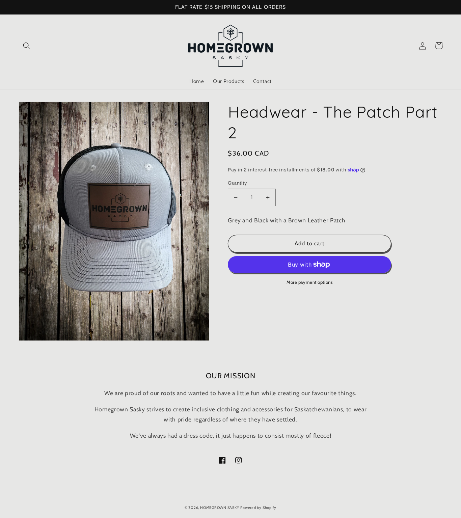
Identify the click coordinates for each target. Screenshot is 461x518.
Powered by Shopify (258, 507)
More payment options (309, 282)
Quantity (237, 183)
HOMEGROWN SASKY (219, 507)
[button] (27, 45)
